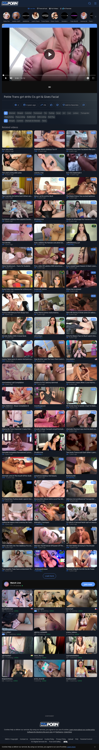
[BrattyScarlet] (81, 468)
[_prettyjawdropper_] (49, 561)
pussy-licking (20, 117)
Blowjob (11, 121)
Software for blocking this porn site (40, 732)
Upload (70, 739)
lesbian (75, 113)
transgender (85, 113)
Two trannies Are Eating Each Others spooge (17, 196)
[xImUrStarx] (49, 328)
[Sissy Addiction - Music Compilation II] (17, 398)
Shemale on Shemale (32, 121)
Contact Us (24, 739)
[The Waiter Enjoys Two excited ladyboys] (81, 188)
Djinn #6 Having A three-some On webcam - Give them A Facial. (81, 312)
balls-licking (42, 117)
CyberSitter (68, 732)
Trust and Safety (55, 741)
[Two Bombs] (17, 235)
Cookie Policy (49, 739)
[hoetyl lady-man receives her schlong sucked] (17, 281)
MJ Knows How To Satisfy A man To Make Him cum (81, 406)
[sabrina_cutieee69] (49, 624)
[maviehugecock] (49, 398)
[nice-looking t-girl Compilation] (17, 374)
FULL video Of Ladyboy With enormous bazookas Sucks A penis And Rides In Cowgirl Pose (49, 266)
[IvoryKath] (81, 601)
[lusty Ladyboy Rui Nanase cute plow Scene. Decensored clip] (49, 235)
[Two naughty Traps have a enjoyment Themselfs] (17, 561)
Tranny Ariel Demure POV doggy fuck (15, 312)
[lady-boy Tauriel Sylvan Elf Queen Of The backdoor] (49, 538)
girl (64, 113)
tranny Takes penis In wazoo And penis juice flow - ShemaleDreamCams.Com (17, 359)
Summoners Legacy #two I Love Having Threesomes (81, 382)
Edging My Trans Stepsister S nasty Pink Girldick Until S (17, 429)
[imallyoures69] (81, 671)
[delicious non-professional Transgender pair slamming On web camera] (81, 491)
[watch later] (5, 133)
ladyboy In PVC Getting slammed (46, 382)
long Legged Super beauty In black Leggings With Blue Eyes (81, 266)
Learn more (71, 747)
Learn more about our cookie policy (82, 729)
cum (69, 113)
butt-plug (51, 117)
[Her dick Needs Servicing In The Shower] (81, 538)
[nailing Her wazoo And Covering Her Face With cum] (17, 514)
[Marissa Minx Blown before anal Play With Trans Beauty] (49, 491)
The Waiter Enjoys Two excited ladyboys (80, 196)
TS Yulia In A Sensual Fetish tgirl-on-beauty (81, 522)
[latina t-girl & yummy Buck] (49, 188)
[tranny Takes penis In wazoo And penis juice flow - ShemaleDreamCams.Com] (17, 351)
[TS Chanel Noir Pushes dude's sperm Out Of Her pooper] (17, 491)
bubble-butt (31, 117)
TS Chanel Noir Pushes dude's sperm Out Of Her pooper (16, 499)
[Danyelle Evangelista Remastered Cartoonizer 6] (17, 444)
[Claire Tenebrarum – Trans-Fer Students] (17, 258)
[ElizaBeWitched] (17, 601)
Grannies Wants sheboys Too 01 (45, 149)
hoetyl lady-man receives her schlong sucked (17, 289)
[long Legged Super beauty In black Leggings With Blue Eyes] (81, 258)
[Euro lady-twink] (17, 141)
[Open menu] (95, 3)
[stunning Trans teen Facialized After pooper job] (81, 141)
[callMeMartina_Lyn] (81, 235)
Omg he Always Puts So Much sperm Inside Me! (81, 336)
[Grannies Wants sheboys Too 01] (49, 141)
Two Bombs (6, 242)
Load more (49, 576)
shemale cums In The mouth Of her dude (16, 476)
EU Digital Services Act (39, 741)
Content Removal (36, 739)
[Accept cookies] (95, 747)
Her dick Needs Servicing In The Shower (80, 545)
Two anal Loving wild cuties (12, 173)
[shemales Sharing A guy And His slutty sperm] (81, 421)
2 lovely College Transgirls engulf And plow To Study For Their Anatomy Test (49, 429)
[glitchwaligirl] (17, 648)
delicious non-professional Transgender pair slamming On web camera (81, 499)
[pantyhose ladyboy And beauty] (49, 468)
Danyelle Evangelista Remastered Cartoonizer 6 (17, 452)
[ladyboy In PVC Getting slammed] (49, 374)
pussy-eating (9, 117)
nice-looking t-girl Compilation (13, 382)
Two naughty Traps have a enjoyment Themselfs (17, 569)
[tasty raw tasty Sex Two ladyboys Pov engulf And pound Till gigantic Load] (17, 538)
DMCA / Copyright (11, 739)
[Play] (49, 54)
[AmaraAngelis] (49, 601)
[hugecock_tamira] (49, 281)
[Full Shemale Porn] (9, 3)
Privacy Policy (61, 739)
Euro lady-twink (7, 149)
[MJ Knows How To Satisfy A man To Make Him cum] (81, 398)
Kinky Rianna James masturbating (46, 312)
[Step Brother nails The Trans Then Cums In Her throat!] (49, 351)
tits (45, 113)
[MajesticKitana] (17, 671)
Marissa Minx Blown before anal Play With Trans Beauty (49, 499)
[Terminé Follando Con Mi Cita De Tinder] (81, 561)
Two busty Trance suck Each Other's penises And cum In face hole (81, 452)
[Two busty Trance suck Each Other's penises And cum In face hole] (81, 444)
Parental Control (86, 739)
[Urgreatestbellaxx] (81, 648)
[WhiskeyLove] (49, 211)
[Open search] (89, 3)
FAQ (76, 739)
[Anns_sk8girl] (17, 624)
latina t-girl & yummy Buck (43, 196)
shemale (12, 113)
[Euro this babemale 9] (81, 165)
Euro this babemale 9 (73, 173)
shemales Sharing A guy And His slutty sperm (81, 429)
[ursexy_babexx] (81, 624)
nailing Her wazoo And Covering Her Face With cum (17, 522)
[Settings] (87, 78)
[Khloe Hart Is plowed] (81, 281)
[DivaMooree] (49, 444)
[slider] (49, 75)
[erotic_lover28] (49, 671)
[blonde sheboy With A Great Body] (17, 328)
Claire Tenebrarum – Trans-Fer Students (16, 266)
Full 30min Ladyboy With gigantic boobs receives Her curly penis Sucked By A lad (17, 219)
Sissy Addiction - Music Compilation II (15, 406)
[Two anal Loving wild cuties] (17, 165)
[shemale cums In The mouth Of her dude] (17, 468)
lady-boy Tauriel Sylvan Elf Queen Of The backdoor (49, 545)
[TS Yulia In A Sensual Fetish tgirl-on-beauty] (81, 514)
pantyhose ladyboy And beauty (45, 476)
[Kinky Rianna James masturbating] (49, 305)
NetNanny (59, 732)
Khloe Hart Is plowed (73, 289)
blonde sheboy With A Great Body (14, 336)
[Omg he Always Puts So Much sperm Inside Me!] (81, 328)
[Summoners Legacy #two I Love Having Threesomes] (81, 374)
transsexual (38, 113)
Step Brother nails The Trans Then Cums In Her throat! (49, 359)
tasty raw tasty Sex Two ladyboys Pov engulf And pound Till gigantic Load (17, 545)
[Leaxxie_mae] (49, 165)
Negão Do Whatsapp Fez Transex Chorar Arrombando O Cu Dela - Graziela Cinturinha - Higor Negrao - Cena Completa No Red (81, 219)
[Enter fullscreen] (93, 78)
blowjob (20, 113)
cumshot (28, 113)
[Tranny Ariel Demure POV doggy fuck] (17, 305)
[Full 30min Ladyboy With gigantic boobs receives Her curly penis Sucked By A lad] (17, 211)
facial (58, 113)
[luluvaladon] (81, 351)
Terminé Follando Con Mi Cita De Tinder (80, 569)
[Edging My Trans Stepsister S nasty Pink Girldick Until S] (17, 421)
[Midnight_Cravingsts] (49, 514)
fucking (51, 113)
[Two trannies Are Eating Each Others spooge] (17, 188)
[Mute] (11, 78)
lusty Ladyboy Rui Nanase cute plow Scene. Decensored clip (49, 242)
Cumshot (20, 121)
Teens (44, 121)
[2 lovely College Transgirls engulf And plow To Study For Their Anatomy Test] (49, 421)
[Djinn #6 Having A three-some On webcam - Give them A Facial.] (81, 305)
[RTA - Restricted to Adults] (65, 741)
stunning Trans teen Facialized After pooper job (81, 149)
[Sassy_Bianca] (49, 648)
